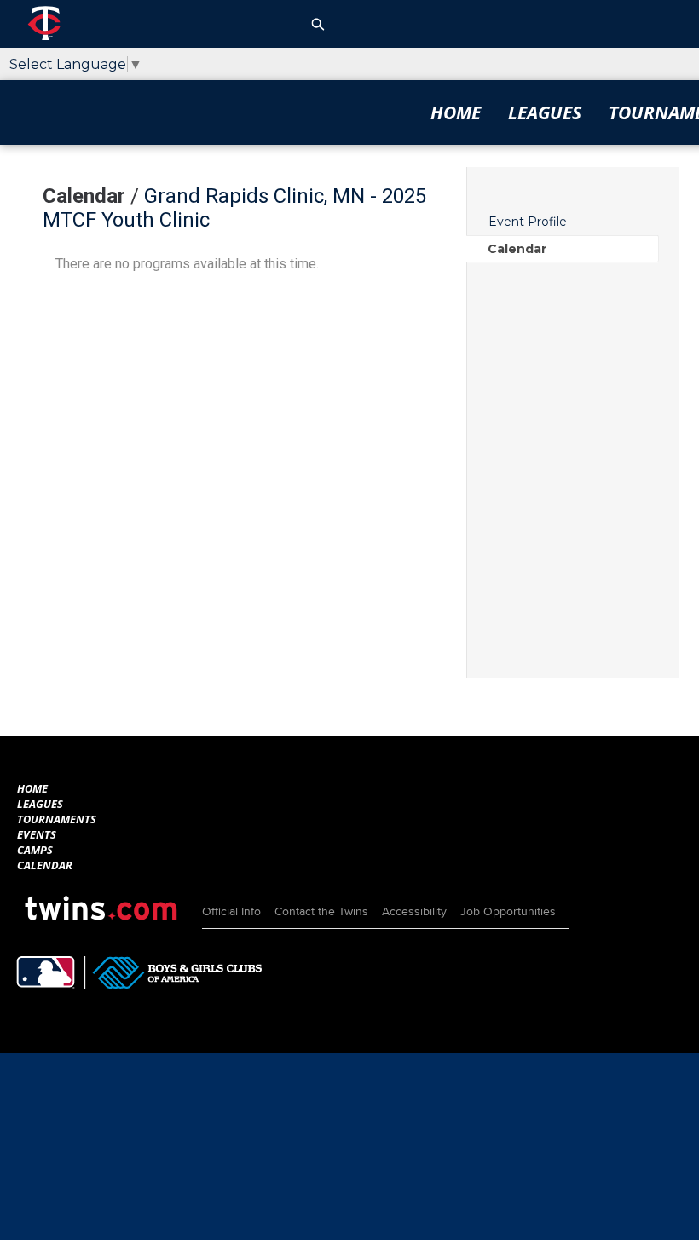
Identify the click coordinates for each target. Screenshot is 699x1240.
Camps (35, 849)
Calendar (517, 249)
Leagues (544, 112)
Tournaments (56, 819)
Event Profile (527, 221)
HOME (455, 112)
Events (36, 834)
